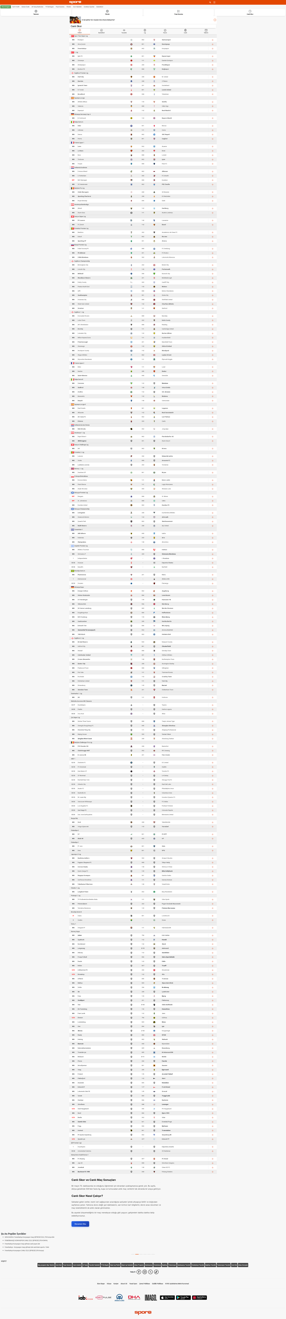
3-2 (143, 257)
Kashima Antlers (83, 858)
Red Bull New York (83, 780)
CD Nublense (166, 1151)
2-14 (142, 1031)
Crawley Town (167, 676)
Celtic (163, 501)
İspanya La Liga (79, 98)
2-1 (143, 85)
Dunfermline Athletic (168, 513)
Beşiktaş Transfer (210, 1265)
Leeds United (166, 90)
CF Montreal (81, 775)
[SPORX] (143, 1313)
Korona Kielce (82, 480)
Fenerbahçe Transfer (198, 1265)
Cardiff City (165, 282)
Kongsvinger (166, 1031)
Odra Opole (165, 899)
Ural (79, 822)
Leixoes (80, 456)
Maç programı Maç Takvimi (46, 1265)
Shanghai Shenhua (168, 725)
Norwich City (166, 273)
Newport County (167, 642)
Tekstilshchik (166, 822)
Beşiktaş (164, 1265)
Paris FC (164, 164)
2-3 (143, 65)
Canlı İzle (234, 1265)
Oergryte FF (81, 928)
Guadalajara (81, 705)
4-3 (143, 838)
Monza (164, 126)
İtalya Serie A (78, 122)
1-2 (143, 110)
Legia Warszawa (167, 484)
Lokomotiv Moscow (168, 257)
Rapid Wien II (82, 436)
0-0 (143, 69)
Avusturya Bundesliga (81, 204)
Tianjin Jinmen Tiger (168, 721)
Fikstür (69, 7)
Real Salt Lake (166, 784)
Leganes (165, 408)
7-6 (143, 1017)
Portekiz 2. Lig (79, 452)
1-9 (143, 599)
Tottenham (165, 94)
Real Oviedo (81, 408)
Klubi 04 (80, 838)
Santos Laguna (167, 709)
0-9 (143, 1048)
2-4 (143, 456)
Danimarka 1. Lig (76, 693)
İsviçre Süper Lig (80, 216)
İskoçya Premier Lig (81, 492)
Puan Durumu (60, 7)
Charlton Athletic (168, 304)
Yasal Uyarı (133, 1284)
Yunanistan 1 (78, 529)
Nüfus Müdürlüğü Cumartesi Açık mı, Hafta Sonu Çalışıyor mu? (154, 1240)
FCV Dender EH (83, 746)
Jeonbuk (81, 1167)
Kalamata (81, 537)
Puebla (80, 709)
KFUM (164, 1035)
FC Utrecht (165, 176)
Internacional (82, 579)
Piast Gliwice (82, 484)
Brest (163, 151)
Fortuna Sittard (82, 171)
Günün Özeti (25, 7)
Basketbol (100, 7)
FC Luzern (81, 220)
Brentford (81, 94)
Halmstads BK (166, 928)
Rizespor (81, 40)
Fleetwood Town (83, 668)
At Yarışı (85, 1265)
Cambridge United (168, 329)
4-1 (143, 126)
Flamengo (165, 583)
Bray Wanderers (167, 892)
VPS (163, 850)
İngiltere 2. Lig (79, 638)
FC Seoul (165, 1159)
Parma (80, 139)
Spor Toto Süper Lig (81, 36)
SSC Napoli (166, 134)
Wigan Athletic (82, 355)
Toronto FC (165, 771)
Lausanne (165, 220)
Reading (164, 324)
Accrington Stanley (168, 663)
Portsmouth (166, 269)
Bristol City (165, 265)
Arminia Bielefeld (167, 630)
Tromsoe (165, 979)
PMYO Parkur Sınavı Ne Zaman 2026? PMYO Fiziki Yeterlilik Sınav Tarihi (157, 1250)
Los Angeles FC (83, 806)
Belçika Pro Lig (79, 188)
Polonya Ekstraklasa (81, 476)
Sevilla (164, 102)
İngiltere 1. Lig (79, 312)
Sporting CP (82, 241)
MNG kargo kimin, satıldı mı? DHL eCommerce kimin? (151, 1244)
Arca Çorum (81, 44)
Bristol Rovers (83, 642)
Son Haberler (77, 7)
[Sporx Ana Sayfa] (75, 2)
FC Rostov (165, 253)
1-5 (143, 1074)
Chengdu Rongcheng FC (85, 725)
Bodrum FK (81, 69)
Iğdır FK (80, 56)
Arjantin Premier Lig (81, 546)
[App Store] (167, 1297)
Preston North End (83, 286)
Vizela (80, 460)
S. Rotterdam (82, 176)
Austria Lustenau (167, 212)
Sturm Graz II (166, 441)
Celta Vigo (165, 106)
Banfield (164, 567)
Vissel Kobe (166, 884)
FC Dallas (165, 801)
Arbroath (165, 517)
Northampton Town (168, 659)
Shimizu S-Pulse (167, 867)
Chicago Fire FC (167, 780)
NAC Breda (82, 429)
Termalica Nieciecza (84, 908)
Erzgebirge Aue (83, 612)
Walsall (80, 651)
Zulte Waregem (83, 192)
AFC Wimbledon (83, 324)
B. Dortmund (82, 118)
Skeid (164, 944)
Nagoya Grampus (84, 875)
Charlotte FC (82, 762)
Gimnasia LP (82, 554)
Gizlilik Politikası (157, 1284)
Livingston (81, 513)
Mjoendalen (165, 1044)
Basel (164, 224)
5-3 (143, 642)
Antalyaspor (82, 65)
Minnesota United (167, 814)
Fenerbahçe (82, 48)
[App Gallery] (199, 1297)
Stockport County (83, 350)
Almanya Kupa (79, 587)
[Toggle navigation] (214, 2)
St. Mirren (165, 496)
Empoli (80, 400)
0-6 (143, 625)
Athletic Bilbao (82, 102)
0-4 (143, 595)
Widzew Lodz (166, 489)
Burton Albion (167, 333)
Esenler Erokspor (167, 60)
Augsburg (165, 591)
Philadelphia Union (168, 788)
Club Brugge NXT (84, 750)
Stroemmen (165, 970)
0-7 (143, 965)
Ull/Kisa (164, 1017)
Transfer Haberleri (94, 1265)
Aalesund (165, 948)
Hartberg (165, 208)
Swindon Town (83, 690)
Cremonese (165, 400)
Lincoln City (81, 269)
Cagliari (165, 139)
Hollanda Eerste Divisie (82, 425)
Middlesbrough (167, 278)
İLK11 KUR (16, 7)
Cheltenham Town (167, 690)
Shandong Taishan (168, 738)
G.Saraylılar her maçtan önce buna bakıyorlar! (98, 20)
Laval (163, 367)
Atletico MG (165, 579)
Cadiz (164, 421)
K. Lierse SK (82, 755)
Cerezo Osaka (83, 867)
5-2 (143, 146)
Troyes (80, 164)
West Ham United (83, 304)
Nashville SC (82, 793)
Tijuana (164, 705)
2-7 (143, 1139)
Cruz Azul (81, 713)
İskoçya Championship (81, 509)
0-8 (143, 1104)
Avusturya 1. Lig (79, 433)
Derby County (82, 282)
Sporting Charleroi (84, 196)
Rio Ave (164, 236)
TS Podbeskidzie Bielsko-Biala (87, 899)
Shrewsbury (81, 685)
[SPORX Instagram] (144, 1271)
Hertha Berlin (166, 621)
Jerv (163, 1013)
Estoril (80, 236)
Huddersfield (166, 337)
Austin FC (81, 788)
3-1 (143, 241)
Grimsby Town (166, 651)
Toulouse (81, 159)
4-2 (143, 48)
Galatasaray (148, 1265)
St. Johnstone (82, 501)
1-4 (143, 944)
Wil (79, 448)
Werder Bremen (167, 608)
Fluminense (82, 575)
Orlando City (82, 784)
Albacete (81, 412)
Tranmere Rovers (167, 672)
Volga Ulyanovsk (83, 826)
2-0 (143, 77)
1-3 (143, 102)
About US (124, 1284)
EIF (79, 834)
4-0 (143, 192)
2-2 (143, 151)
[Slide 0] (133, 1254)
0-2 (143, 40)
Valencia (80, 106)
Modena (165, 396)
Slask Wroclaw (82, 489)
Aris (163, 537)
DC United (165, 762)
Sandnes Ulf (82, 472)
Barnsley (164, 316)
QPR (79, 291)
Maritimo (80, 232)
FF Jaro (80, 846)
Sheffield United (167, 299)
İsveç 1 (73, 924)
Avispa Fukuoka (167, 858)
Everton (80, 81)
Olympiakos (82, 542)
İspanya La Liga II (80, 404)
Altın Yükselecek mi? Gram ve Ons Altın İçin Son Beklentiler (153, 1247)
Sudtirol (80, 387)
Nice (79, 155)
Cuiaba (80, 920)
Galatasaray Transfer (184, 1265)
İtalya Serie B (78, 379)
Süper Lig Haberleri (127, 1265)
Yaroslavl (165, 826)
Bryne (164, 472)
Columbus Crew (167, 793)
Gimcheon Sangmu (168, 1163)
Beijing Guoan (82, 734)
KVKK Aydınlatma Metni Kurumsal (177, 1284)
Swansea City (82, 299)
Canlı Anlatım (77, 1265)
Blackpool (165, 350)
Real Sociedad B (167, 412)
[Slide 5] (153, 1254)
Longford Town (83, 892)
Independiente (82, 558)
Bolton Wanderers (167, 291)
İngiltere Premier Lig (81, 73)
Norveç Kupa (75, 931)
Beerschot (165, 746)
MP (163, 838)
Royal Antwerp (82, 201)
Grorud (164, 1091)
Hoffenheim (166, 612)
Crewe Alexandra (84, 659)
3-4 (143, 1109)
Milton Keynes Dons (84, 337)
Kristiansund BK (167, 1052)
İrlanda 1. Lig (75, 888)
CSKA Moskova (83, 257)
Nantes (80, 371)
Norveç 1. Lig (78, 468)
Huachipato (81, 1147)
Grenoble (165, 375)
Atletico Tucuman (83, 549)
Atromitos (165, 542)
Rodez (164, 371)
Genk (163, 201)
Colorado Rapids (167, 810)
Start (163, 1078)
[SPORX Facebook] (138, 1271)
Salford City (81, 646)
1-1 (143, 60)
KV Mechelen (166, 196)
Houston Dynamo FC (168, 797)
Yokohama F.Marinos (85, 884)
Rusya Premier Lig (80, 245)
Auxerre (164, 146)
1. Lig (76, 52)
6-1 (143, 1122)
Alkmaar (165, 171)
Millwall (80, 273)
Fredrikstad (166, 1087)
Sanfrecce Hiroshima (84, 880)
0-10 (142, 1005)
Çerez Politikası (144, 1284)
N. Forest (81, 90)
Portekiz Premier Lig (81, 228)
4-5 (143, 725)
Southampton (82, 295)
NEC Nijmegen (82, 180)
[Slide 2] (141, 1254)
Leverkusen (166, 595)
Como (164, 130)
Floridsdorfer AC (168, 436)
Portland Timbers (167, 806)
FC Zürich (81, 224)
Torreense (165, 465)
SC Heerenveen (82, 184)
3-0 (143, 94)
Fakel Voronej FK (83, 248)
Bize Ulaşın (101, 1284)
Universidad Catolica (84, 1151)
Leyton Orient (166, 355)
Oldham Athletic (167, 655)
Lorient (164, 155)
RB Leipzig (165, 625)
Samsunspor (166, 40)
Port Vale (80, 672)
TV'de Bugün (49, 7)
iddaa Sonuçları (243, 1265)
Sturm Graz (81, 212)
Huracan (80, 563)
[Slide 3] (145, 1254)
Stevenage (81, 346)
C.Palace (164, 81)
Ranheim (165, 1100)
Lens (79, 146)
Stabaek (165, 1039)
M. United (165, 77)
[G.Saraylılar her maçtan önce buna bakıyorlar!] (75, 20)
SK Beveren (165, 192)
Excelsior (165, 180)
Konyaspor (165, 48)
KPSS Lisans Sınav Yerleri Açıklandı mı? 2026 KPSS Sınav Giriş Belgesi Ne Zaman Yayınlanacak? (166, 1237)
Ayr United (165, 526)
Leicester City (82, 333)
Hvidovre (165, 697)
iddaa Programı (139, 1265)
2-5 (143, 371)
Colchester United (84, 655)
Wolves (164, 286)
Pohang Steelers (167, 1172)
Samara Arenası (167, 880)
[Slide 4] (149, 1254)
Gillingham (165, 668)
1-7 (143, 1087)
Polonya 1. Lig (75, 895)
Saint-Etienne (82, 375)
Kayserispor (166, 56)
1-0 (143, 220)
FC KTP (164, 834)
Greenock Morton (83, 517)
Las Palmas (166, 417)
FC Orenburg (166, 248)
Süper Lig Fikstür (115, 1265)
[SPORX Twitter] (150, 1271)
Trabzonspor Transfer (223, 1265)
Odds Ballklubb (167, 1005)
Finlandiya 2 (75, 830)
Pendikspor (166, 65)
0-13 (142, 948)
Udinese (80, 130)
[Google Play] (183, 1297)
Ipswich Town (82, 85)
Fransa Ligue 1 (79, 142)
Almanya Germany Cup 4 (82, 114)
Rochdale (81, 676)
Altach (80, 208)
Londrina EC (166, 916)
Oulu (163, 846)
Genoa (80, 134)
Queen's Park (82, 521)
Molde (164, 1057)
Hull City (81, 77)
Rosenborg (166, 1048)
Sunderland (165, 85)
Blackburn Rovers (84, 278)
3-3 (143, 176)
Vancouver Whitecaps (85, 801)
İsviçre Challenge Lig (81, 445)
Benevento (81, 396)
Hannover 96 (166, 599)
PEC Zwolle (166, 184)
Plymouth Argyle (167, 359)
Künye (109, 1284)
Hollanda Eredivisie (80, 167)
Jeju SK (80, 1163)
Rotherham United (83, 681)
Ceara (79, 916)
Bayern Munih (167, 118)
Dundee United (82, 505)
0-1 (143, 44)
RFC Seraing (166, 750)
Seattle (164, 767)
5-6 (143, 604)
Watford (164, 308)
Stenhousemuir (167, 521)
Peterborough (83, 342)
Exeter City (81, 663)
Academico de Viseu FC (169, 232)
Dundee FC (165, 505)
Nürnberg (165, 604)
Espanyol (81, 110)
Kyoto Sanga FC (83, 871)
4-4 (143, 201)
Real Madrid (166, 110)
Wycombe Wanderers (85, 359)
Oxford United (167, 346)
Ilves (79, 850)
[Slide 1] (137, 1254)
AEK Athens (82, 533)
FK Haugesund (166, 1109)
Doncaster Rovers (83, 316)
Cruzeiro (80, 583)
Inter (79, 126)
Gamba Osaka (166, 875)
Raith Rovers (82, 526)
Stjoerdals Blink (167, 983)
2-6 (143, 987)
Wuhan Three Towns (84, 721)
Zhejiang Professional (169, 730)
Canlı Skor (59, 1265)
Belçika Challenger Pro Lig (83, 742)
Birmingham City (83, 265)
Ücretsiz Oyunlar (89, 7)
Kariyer (116, 1284)
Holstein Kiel (166, 634)
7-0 (143, 935)
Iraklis (164, 533)
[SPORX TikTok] (156, 1271)
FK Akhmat (81, 253)
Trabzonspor (172, 1265)
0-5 (143, 979)
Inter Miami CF (82, 771)
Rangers (80, 496)
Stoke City (165, 295)
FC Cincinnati (82, 767)
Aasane (164, 1065)
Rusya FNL (74, 818)
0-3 (143, 608)
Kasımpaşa (166, 44)
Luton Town (81, 320)
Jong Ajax (165, 429)
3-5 (143, 621)
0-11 (142, 1057)
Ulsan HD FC (166, 1167)
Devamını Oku (80, 1224)
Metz (79, 367)
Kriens (164, 448)
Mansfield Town (167, 342)
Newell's (80, 567)
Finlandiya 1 (75, 842)
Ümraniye (81, 60)
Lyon (163, 159)
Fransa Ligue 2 (79, 363)
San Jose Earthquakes (85, 814)
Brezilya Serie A (79, 571)
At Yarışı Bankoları (37, 7)
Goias (164, 920)
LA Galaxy (165, 775)
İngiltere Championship (82, 261)
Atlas (163, 713)
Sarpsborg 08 (166, 1135)
